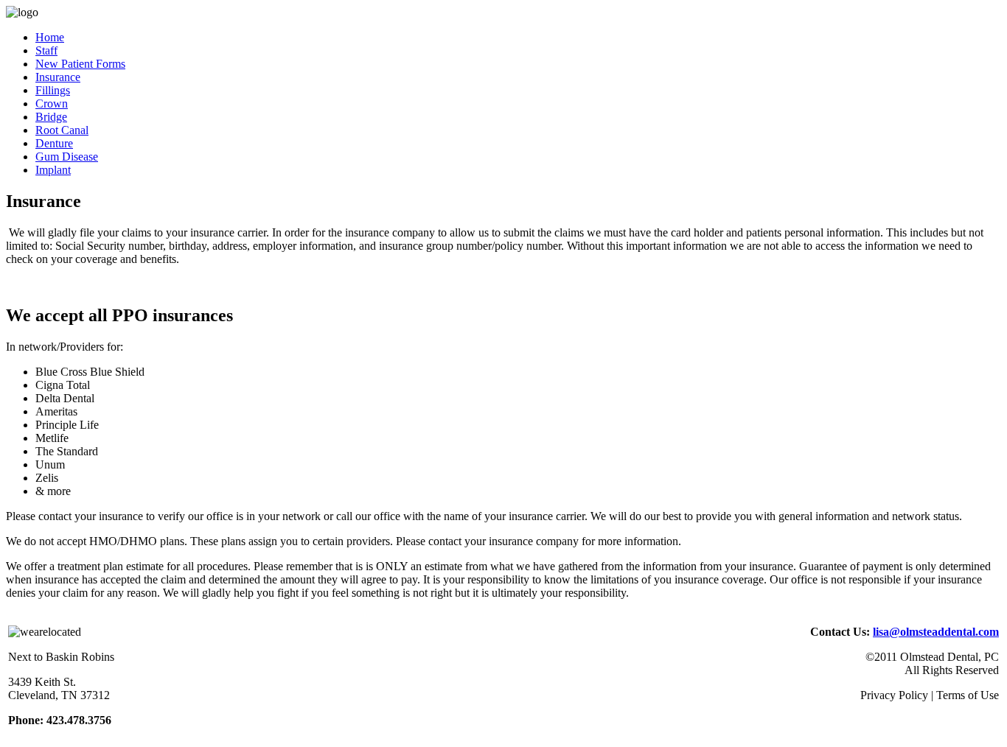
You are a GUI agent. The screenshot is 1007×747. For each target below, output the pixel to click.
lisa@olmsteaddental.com (936, 631)
